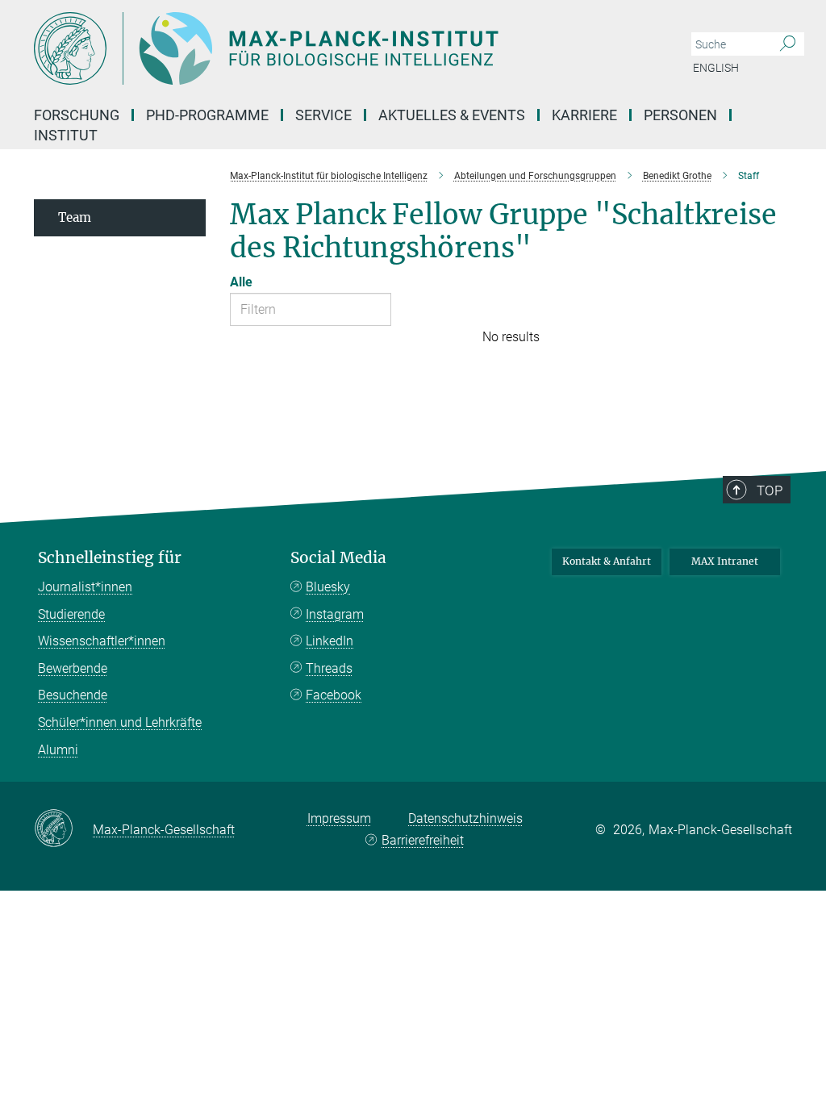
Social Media (338, 558)
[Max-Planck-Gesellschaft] (63, 829)
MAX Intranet (724, 561)
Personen (680, 115)
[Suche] (787, 44)
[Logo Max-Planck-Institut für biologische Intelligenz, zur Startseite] (336, 48)
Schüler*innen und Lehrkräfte (120, 722)
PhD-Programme (207, 115)
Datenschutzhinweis (465, 818)
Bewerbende (72, 668)
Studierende (71, 614)
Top (769, 490)
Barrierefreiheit (423, 840)
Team (74, 217)
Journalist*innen (85, 587)
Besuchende (72, 695)
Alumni (58, 750)
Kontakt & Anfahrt (606, 561)
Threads (329, 668)
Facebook (333, 695)
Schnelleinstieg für (109, 558)
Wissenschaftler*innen (101, 641)
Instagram (335, 614)
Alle (241, 282)
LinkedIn (329, 641)
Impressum (339, 818)
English (716, 67)
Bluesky (328, 587)
